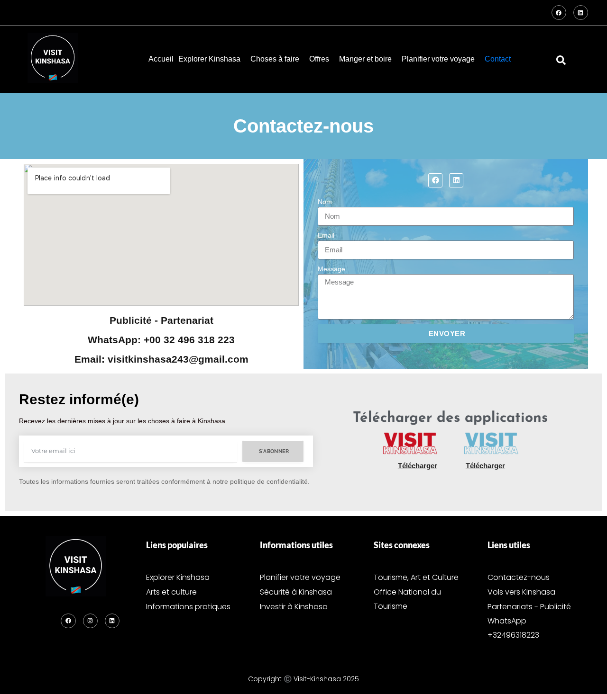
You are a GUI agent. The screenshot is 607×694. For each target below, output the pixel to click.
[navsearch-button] (561, 59)
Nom (325, 201)
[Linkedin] (580, 12)
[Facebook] (559, 12)
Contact (498, 59)
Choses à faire (274, 59)
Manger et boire (365, 59)
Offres (319, 59)
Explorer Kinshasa (209, 59)
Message (331, 269)
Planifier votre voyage (438, 59)
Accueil (161, 59)
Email (326, 235)
